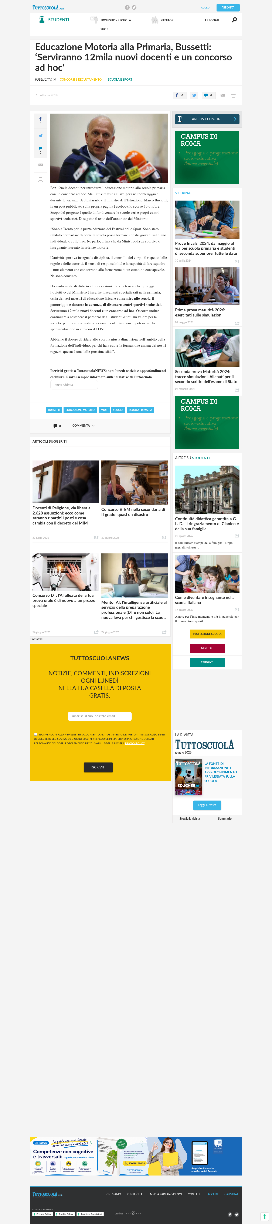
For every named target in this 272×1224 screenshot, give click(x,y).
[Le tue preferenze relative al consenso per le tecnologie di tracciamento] (265, 1217)
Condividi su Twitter (134, 7)
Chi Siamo (113, 1194)
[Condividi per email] (222, 95)
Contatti (194, 1194)
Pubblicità (135, 1194)
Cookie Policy (66, 1214)
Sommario (225, 818)
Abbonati (228, 7)
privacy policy (134, 743)
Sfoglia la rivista (190, 818)
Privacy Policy (44, 1214)
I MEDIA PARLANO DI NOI (165, 1194)
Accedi (205, 7)
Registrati (231, 1194)
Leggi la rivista (207, 805)
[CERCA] (232, 22)
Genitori (207, 648)
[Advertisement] (207, 699)
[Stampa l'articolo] (233, 95)
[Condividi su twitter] (194, 95)
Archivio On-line (207, 119)
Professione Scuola (207, 634)
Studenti (207, 662)
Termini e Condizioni (91, 1214)
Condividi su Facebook (127, 7)
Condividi (96, 537)
